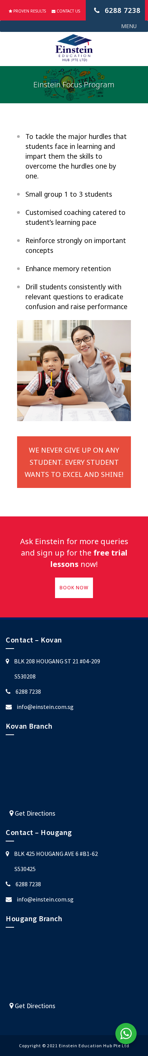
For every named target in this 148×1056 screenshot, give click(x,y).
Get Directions (34, 813)
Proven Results (29, 11)
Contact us (67, 11)
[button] (129, 26)
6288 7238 (28, 691)
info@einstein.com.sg (45, 706)
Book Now (74, 587)
